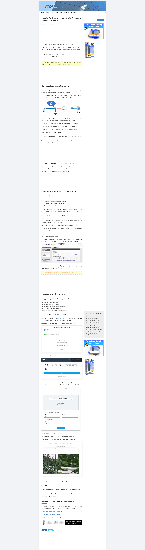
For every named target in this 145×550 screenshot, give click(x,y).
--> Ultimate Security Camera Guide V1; (52, 511)
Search (86, 17)
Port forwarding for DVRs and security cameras (65, 129)
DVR (50, 536)
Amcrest (43, 24)
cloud (49, 536)
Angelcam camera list (67, 64)
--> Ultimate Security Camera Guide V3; (52, 517)
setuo (53, 536)
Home (42, 12)
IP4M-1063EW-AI (76, 47)
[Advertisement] (61, 35)
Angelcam (45, 536)
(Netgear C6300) (53, 234)
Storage (46, 24)
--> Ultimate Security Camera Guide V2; (52, 514)
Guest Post (66, 12)
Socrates (53, 547)
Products (73, 12)
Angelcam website (59, 211)
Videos (52, 12)
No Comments (52, 24)
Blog (47, 12)
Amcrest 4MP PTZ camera (61, 47)
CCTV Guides (59, 12)
